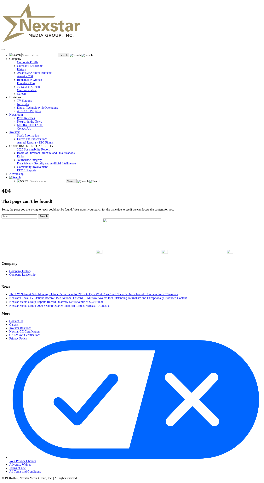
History (21, 69)
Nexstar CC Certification (24, 331)
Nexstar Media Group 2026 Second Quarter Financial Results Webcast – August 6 (59, 305)
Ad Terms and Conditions (25, 471)
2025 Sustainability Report (33, 149)
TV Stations (24, 100)
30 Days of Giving (28, 86)
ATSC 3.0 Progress (29, 111)
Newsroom (16, 114)
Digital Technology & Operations (37, 107)
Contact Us (24, 128)
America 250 (25, 76)
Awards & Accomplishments (34, 72)
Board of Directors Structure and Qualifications (46, 153)
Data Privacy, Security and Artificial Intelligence (46, 163)
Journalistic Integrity (29, 160)
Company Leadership (30, 65)
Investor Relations (20, 328)
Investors (14, 132)
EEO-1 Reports (26, 170)
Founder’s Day (26, 83)
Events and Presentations (32, 139)
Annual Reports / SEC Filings (35, 142)
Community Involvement (32, 166)
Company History (20, 271)
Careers (21, 93)
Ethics (21, 156)
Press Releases (26, 118)
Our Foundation (27, 90)
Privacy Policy (18, 338)
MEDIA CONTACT (30, 125)
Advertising (16, 173)
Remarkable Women (29, 79)
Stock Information (28, 135)
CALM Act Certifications (24, 335)
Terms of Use (17, 468)
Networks (23, 104)
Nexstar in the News (29, 121)
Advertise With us (20, 464)
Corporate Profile (27, 62)
